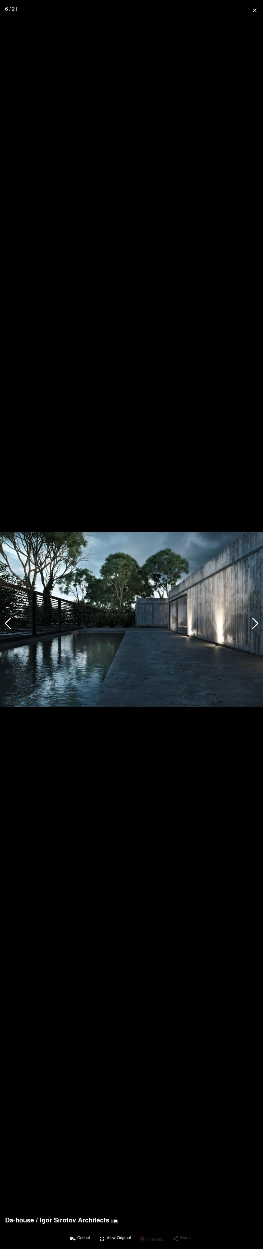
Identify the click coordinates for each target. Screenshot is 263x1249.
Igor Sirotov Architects (74, 1220)
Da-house (19, 1220)
